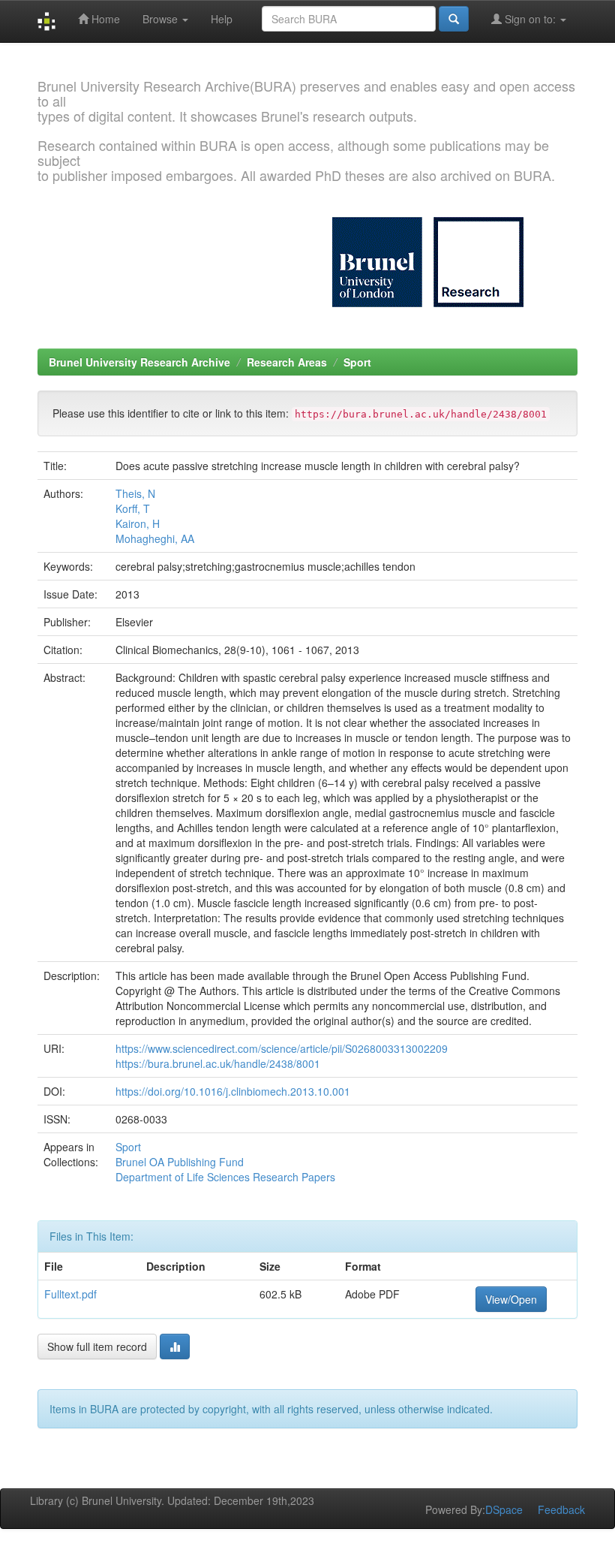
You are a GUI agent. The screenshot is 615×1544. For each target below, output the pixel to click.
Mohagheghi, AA (155, 538)
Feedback (561, 1509)
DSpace (504, 1509)
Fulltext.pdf (70, 1293)
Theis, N (135, 493)
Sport (357, 361)
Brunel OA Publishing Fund (180, 1161)
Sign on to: (530, 18)
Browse (161, 18)
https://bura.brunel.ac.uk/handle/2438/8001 (218, 1063)
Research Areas (287, 361)
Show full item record (97, 1346)
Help (221, 18)
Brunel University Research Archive (139, 361)
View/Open (511, 1299)
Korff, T (133, 508)
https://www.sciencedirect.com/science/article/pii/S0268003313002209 (282, 1048)
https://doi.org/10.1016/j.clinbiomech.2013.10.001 (233, 1091)
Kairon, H (138, 523)
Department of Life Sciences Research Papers (225, 1176)
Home (104, 18)
